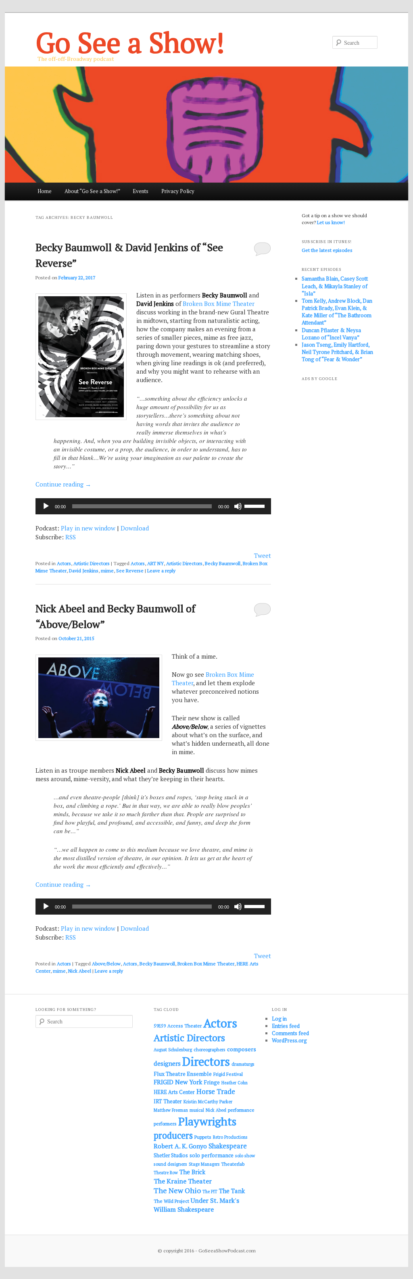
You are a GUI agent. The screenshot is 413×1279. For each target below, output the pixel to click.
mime (107, 571)
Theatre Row (166, 1172)
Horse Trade (215, 1091)
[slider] (255, 505)
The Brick (192, 1172)
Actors (64, 563)
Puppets (202, 1137)
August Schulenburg (173, 1049)
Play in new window (88, 528)
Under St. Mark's (215, 1200)
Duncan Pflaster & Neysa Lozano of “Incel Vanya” (331, 334)
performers (165, 1124)
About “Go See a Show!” (92, 191)
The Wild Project (171, 1201)
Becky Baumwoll (222, 563)
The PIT (209, 1191)
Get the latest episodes (327, 250)
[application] (153, 506)
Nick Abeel (79, 971)
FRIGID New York (178, 1082)
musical (197, 1110)
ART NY (155, 563)
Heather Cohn (234, 1083)
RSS (70, 537)
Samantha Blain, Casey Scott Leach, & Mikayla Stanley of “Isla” (335, 286)
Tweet (262, 555)
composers (241, 1049)
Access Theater (184, 1026)
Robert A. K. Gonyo (180, 1146)
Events (140, 191)
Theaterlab (232, 1164)
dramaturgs (243, 1064)
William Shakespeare (184, 1209)
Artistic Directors (91, 563)
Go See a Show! (130, 42)
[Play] (46, 506)
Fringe (212, 1082)
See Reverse (130, 571)
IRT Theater (168, 1101)
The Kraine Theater (183, 1181)
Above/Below (106, 964)
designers (167, 1063)
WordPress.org (289, 1040)
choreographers (209, 1049)
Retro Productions (230, 1137)
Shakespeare (228, 1146)
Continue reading (63, 484)
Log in (279, 1018)
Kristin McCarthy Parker (208, 1101)
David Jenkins (83, 571)
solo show (245, 1155)
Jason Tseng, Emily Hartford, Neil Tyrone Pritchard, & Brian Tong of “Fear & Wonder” (337, 352)
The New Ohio (177, 1190)
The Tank (232, 1191)
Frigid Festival (228, 1074)
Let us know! (331, 222)
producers (173, 1135)
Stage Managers (204, 1164)
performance (241, 1110)
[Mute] (238, 506)
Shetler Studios (171, 1155)
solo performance (212, 1155)
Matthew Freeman (171, 1110)
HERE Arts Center (174, 1092)
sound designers (170, 1164)
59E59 (160, 1026)
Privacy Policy (177, 191)
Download (135, 528)
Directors (206, 1061)
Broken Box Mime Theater (218, 303)
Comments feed (290, 1033)
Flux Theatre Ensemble (183, 1073)
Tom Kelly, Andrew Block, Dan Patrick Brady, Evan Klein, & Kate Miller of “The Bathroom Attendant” (337, 312)
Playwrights (207, 1121)
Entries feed (286, 1025)
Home (45, 191)
